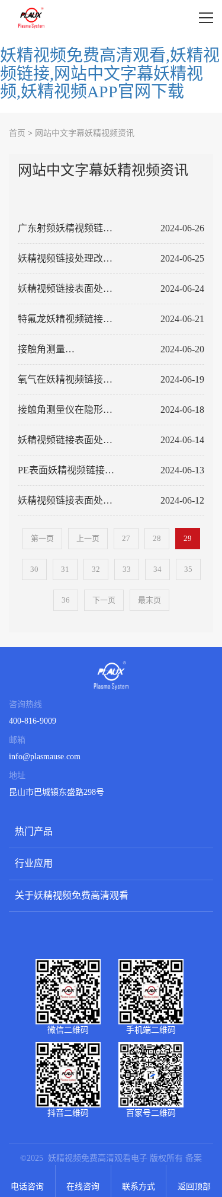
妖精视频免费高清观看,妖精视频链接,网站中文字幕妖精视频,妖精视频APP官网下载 (110, 73)
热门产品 (34, 831)
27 (126, 538)
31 (65, 569)
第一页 (42, 538)
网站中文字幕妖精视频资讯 (84, 133)
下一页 (103, 600)
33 (127, 569)
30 (34, 569)
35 (188, 569)
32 (96, 569)
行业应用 (34, 863)
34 (157, 569)
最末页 (149, 600)
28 (157, 538)
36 (66, 600)
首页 (17, 133)
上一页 (87, 538)
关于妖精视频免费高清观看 (71, 895)
